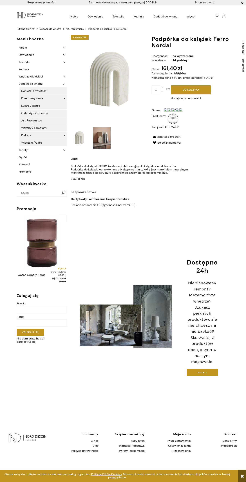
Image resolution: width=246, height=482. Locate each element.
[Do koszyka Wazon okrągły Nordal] (62, 218)
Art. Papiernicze (31, 120)
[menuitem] (74, 16)
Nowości (24, 164)
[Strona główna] (30, 15)
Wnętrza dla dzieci (31, 76)
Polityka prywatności (85, 451)
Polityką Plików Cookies (106, 474)
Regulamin (138, 441)
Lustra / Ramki (30, 106)
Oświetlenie (26, 55)
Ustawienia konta (179, 446)
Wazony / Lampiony (34, 128)
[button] (166, 137)
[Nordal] (173, 118)
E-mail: (21, 303)
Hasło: (20, 316)
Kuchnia (24, 69)
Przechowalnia (181, 451)
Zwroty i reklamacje (132, 451)
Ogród (23, 157)
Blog (96, 446)
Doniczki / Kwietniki (33, 91)
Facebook (243, 47)
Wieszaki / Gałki (31, 143)
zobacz (202, 372)
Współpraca (229, 446)
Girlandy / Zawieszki (34, 113)
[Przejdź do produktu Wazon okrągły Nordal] (42, 243)
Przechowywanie (32, 98)
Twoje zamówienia (179, 441)
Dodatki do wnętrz (31, 84)
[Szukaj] (63, 192)
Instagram (243, 65)
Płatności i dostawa (132, 446)
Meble (23, 48)
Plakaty (26, 135)
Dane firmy (229, 441)
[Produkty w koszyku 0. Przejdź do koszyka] (209, 15)
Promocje (25, 172)
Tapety (23, 150)
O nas (95, 441)
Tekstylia (24, 62)
